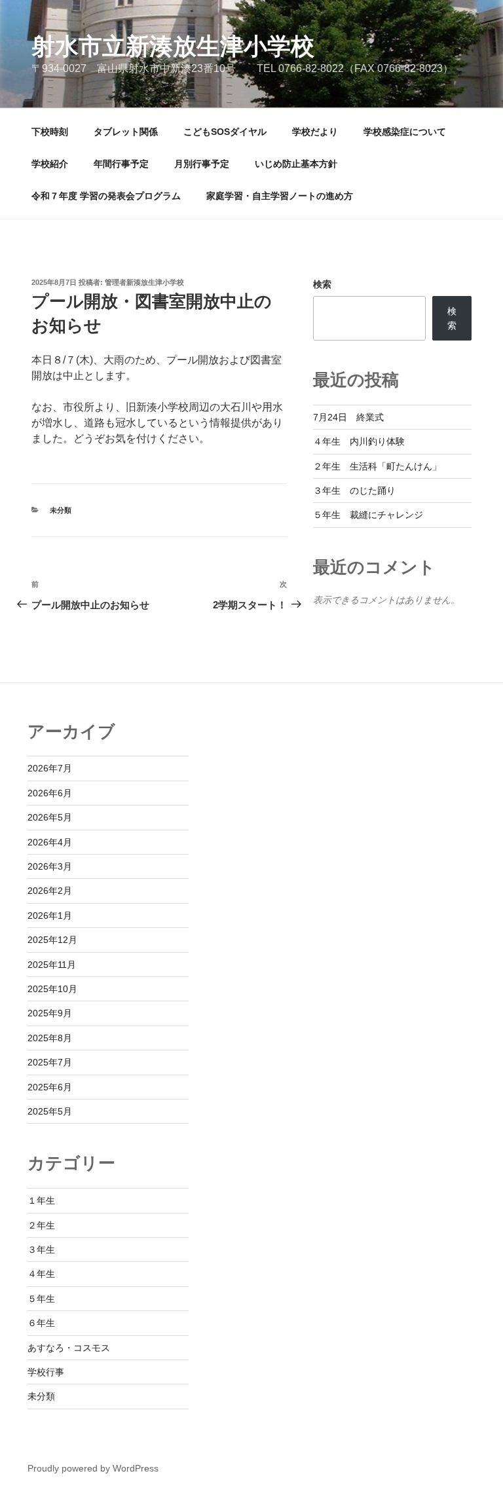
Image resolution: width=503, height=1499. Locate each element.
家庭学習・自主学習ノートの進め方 (279, 196)
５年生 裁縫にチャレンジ (368, 514)
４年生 (41, 1273)
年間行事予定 (121, 163)
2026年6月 (50, 793)
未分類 (60, 510)
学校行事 (46, 1372)
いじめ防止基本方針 (296, 163)
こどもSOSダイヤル (225, 131)
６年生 (41, 1323)
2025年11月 (52, 964)
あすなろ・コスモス (69, 1347)
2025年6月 (50, 1087)
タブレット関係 (126, 131)
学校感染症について (404, 131)
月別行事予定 (201, 163)
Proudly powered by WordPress (93, 1468)
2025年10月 (52, 989)
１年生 (41, 1200)
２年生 (41, 1225)
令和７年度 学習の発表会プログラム (106, 196)
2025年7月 (50, 1062)
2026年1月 (50, 915)
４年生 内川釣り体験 (359, 441)
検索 (322, 284)
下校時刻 (49, 131)
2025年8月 (50, 1038)
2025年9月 (50, 1013)
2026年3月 (50, 866)
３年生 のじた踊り (354, 490)
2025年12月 (52, 940)
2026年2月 (50, 890)
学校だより (315, 131)
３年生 (41, 1249)
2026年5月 (50, 817)
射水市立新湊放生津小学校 (172, 46)
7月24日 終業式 (348, 417)
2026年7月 (50, 768)
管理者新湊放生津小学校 (144, 282)
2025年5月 (50, 1111)
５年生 (41, 1298)
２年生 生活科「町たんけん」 (377, 466)
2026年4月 (50, 842)
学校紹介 (49, 163)
